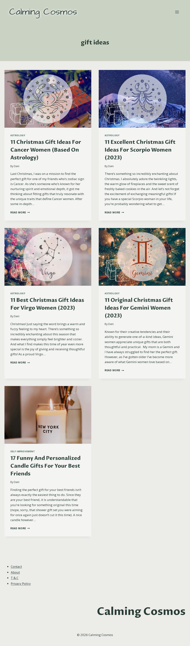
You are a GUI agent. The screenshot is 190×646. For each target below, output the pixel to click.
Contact (16, 566)
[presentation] (47, 99)
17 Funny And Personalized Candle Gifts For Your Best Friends (45, 466)
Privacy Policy (21, 583)
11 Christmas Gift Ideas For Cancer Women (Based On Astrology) (45, 150)
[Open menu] (177, 12)
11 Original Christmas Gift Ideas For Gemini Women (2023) (139, 308)
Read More (20, 212)
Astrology (17, 135)
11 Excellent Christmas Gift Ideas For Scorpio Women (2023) (140, 150)
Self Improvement (22, 451)
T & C (14, 578)
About (15, 572)
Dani (16, 166)
